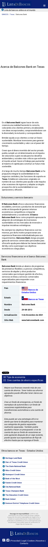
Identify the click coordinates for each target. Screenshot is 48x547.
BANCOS (5, 14)
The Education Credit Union (16, 495)
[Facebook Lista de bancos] (3, 541)
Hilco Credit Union (13, 470)
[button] (44, 5)
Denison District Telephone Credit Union (22, 503)
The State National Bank (15, 466)
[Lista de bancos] (16, 4)
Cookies (31, 541)
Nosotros (40, 541)
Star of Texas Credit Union (16, 462)
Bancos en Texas (36, 299)
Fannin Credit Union (13, 483)
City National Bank (13, 487)
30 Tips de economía (14, 377)
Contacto (24, 543)
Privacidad (15, 541)
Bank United (10, 499)
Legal (23, 541)
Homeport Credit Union (15, 474)
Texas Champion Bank (14, 491)
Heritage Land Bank (13, 458)
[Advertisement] (24, 40)
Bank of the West (12, 479)
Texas (12, 14)
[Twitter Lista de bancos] (8, 541)
